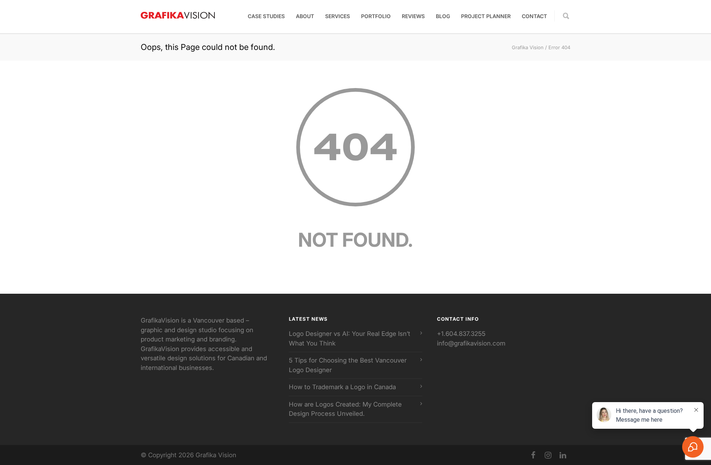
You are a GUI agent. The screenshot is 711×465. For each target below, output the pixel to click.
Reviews (413, 16)
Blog (443, 16)
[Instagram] (548, 455)
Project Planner (486, 16)
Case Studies (266, 16)
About (305, 16)
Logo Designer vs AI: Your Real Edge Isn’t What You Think (349, 338)
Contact (534, 16)
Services (337, 16)
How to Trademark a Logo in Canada (342, 387)
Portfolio (376, 16)
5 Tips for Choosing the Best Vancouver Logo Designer (348, 365)
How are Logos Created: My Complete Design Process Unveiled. (345, 409)
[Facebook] (533, 455)
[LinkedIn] (562, 455)
